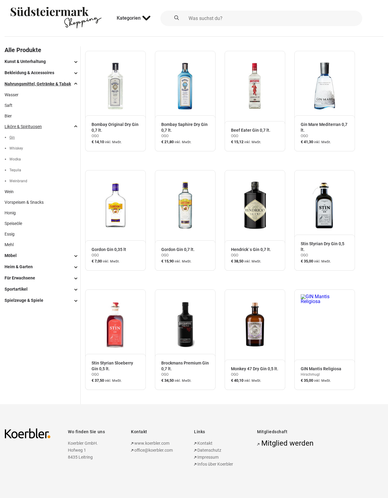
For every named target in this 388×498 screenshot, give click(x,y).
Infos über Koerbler (214, 464)
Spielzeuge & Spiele (24, 300)
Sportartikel (16, 289)
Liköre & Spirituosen (23, 126)
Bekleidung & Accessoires (29, 72)
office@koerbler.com (153, 450)
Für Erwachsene (20, 277)
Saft (8, 105)
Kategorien (129, 18)
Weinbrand (18, 181)
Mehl (9, 244)
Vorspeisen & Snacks (24, 202)
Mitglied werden (286, 443)
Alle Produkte (23, 50)
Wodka (15, 159)
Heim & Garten (19, 266)
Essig (10, 234)
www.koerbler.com (151, 443)
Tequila (15, 170)
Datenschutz (208, 450)
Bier (8, 116)
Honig (10, 212)
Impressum (207, 457)
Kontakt (204, 443)
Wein (9, 191)
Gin (12, 137)
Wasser (11, 94)
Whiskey (16, 148)
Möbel (11, 255)
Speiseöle (13, 223)
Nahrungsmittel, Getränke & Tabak (38, 83)
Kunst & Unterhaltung (25, 61)
